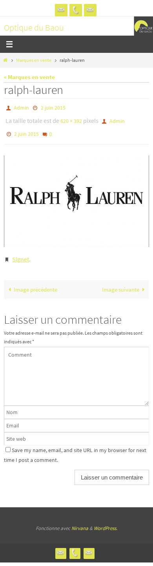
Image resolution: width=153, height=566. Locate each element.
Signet (20, 253)
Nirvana (79, 520)
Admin (21, 107)
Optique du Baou (34, 27)
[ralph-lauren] (76, 196)
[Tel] (75, 10)
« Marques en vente (29, 77)
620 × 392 (71, 119)
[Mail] (90, 10)
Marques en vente (33, 60)
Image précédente (35, 282)
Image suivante (120, 282)
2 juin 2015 (53, 107)
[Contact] (61, 10)
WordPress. (105, 520)
